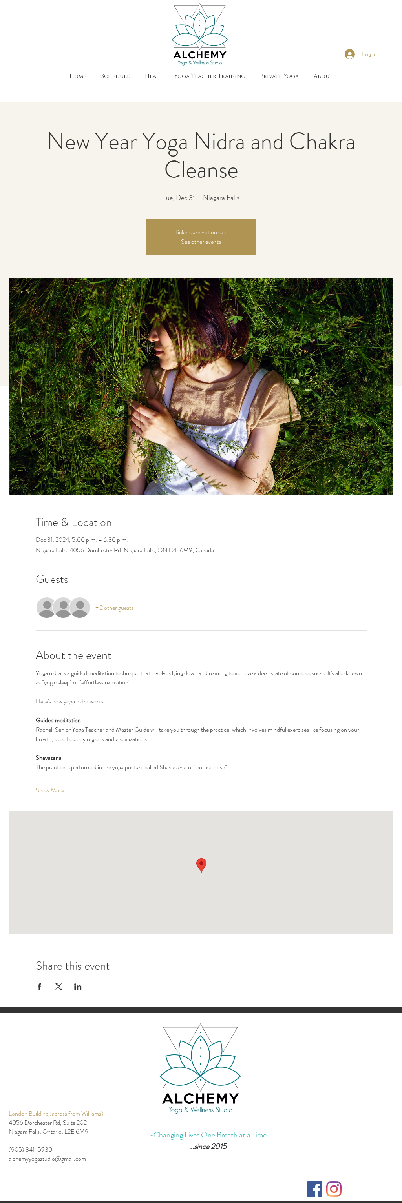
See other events (201, 241)
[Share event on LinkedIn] (78, 986)
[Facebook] (314, 1189)
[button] (152, 76)
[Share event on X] (58, 986)
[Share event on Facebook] (39, 986)
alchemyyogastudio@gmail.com (47, 1158)
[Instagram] (334, 1189)
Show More (50, 790)
